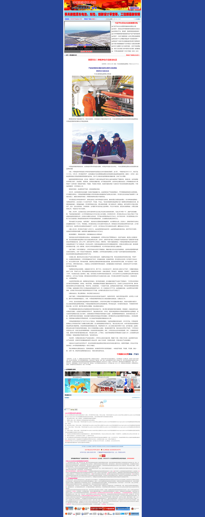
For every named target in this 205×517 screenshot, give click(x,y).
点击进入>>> (94, 19)
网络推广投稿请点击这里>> (133, 55)
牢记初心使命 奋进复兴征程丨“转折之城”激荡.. (98, 48)
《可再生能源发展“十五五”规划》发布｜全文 (126, 51)
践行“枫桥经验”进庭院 (103, 392)
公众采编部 (88, 446)
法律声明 (94, 446)
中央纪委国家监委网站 (122, 64)
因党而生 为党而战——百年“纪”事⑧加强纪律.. (75, 48)
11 (99, 46)
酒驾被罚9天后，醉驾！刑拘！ (77, 392)
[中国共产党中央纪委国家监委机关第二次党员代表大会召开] (102, 15)
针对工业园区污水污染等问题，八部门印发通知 (126, 46)
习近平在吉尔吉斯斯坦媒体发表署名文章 (124, 26)
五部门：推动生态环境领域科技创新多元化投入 (126, 28)
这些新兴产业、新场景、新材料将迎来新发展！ (126, 31)
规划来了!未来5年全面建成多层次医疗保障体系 (126, 41)
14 (106, 46)
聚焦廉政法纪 (73, 55)
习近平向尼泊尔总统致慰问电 (126, 23)
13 (104, 46)
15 (108, 46)
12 (102, 46)
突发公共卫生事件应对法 (129, 392)
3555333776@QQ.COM (76, 19)
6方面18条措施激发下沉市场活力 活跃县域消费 (126, 43)
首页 (67, 55)
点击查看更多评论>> (136, 397)
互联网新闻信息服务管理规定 (89, 418)
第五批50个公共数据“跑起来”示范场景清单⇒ (126, 38)
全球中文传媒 (77, 4)
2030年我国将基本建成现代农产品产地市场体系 (126, 33)
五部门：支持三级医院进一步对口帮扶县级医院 (126, 36)
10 (97, 46)
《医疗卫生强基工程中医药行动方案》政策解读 (126, 48)
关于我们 (84, 446)
